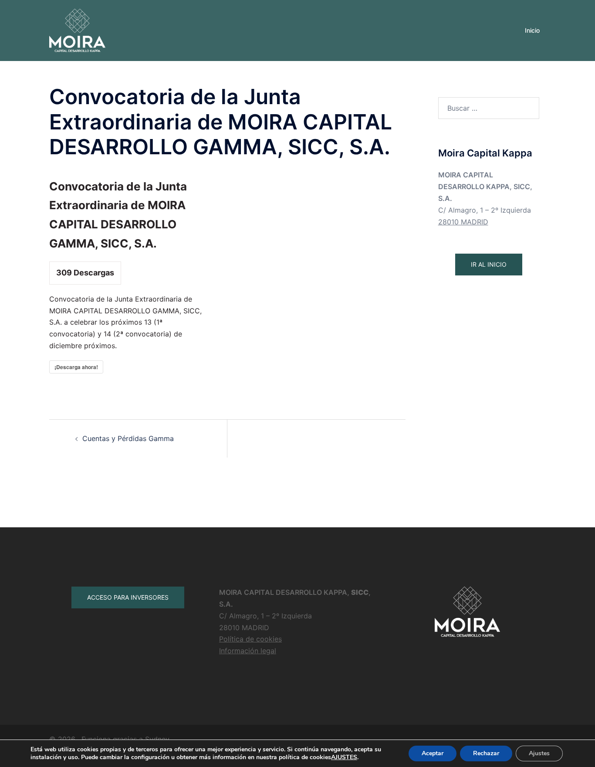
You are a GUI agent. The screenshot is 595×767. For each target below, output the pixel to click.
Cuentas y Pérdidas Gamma (128, 438)
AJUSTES (344, 757)
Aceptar (432, 753)
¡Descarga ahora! (76, 367)
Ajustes (539, 753)
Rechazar (486, 753)
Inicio (532, 30)
